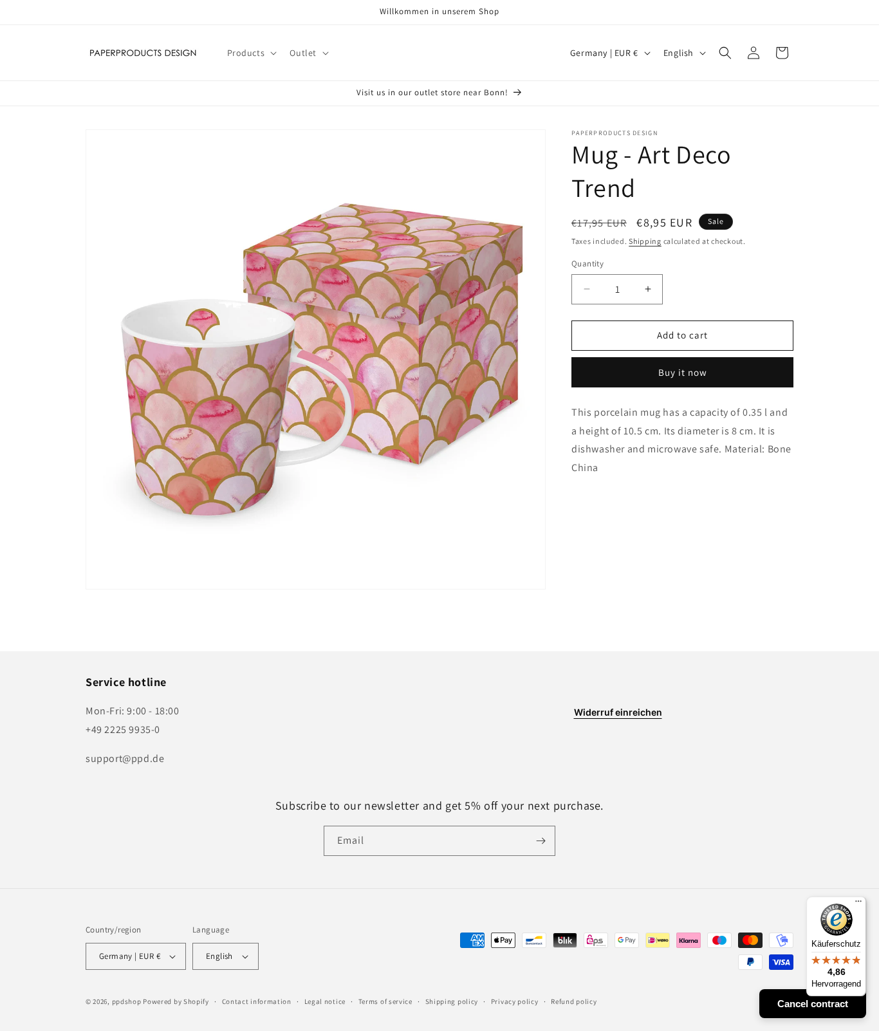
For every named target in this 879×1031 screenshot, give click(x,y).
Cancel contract (812, 1003)
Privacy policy (515, 1001)
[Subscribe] (540, 841)
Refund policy (574, 1001)
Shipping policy (452, 1001)
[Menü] (858, 904)
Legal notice (325, 1001)
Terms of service (385, 1001)
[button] (250, 52)
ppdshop (127, 1001)
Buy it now (682, 372)
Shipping (645, 241)
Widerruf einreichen (618, 712)
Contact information (256, 1001)
